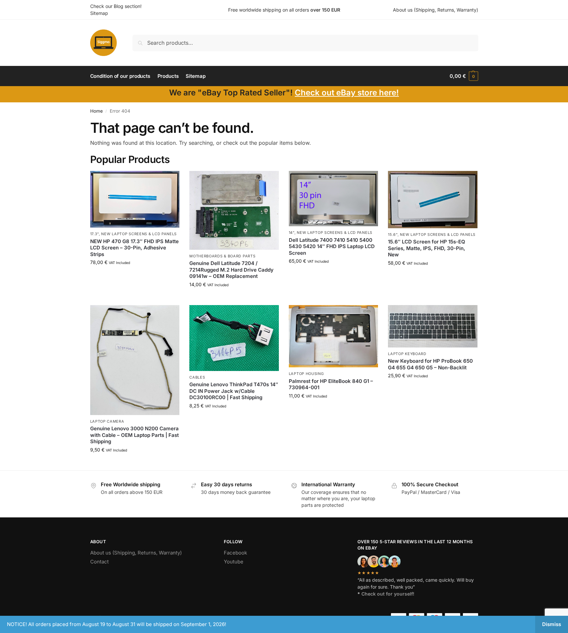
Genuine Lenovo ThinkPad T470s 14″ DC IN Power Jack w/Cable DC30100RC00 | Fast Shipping (233, 390)
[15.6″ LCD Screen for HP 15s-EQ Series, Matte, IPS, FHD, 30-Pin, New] (432, 199)
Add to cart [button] (135, 276)
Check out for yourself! (387, 594)
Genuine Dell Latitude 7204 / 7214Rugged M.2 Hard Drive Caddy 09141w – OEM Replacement (231, 269)
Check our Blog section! (116, 6)
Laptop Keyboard (407, 353)
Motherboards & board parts (222, 256)
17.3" (94, 234)
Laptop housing (306, 373)
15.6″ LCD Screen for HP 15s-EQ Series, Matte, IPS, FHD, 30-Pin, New (426, 248)
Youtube (233, 561)
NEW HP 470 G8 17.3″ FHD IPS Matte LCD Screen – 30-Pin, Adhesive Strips (134, 247)
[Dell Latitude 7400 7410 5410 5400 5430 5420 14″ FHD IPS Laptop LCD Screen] (333, 198)
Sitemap (99, 13)
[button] (464, 76)
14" (291, 232)
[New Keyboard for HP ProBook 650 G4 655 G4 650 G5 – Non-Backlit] (432, 326)
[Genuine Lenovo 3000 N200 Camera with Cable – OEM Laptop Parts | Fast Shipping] (135, 360)
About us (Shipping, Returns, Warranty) (435, 10)
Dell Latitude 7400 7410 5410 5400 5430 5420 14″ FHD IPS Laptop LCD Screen (332, 246)
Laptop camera (107, 421)
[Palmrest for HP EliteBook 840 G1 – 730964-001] (333, 336)
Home (96, 111)
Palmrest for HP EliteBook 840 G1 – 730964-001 (331, 384)
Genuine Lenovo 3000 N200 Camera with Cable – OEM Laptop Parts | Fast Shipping (134, 435)
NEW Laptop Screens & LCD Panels (139, 234)
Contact (99, 561)
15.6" (393, 234)
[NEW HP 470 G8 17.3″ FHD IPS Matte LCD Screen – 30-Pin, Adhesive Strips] (135, 199)
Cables (197, 377)
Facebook (235, 553)
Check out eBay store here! (347, 92)
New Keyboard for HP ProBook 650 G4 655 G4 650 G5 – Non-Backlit (430, 364)
